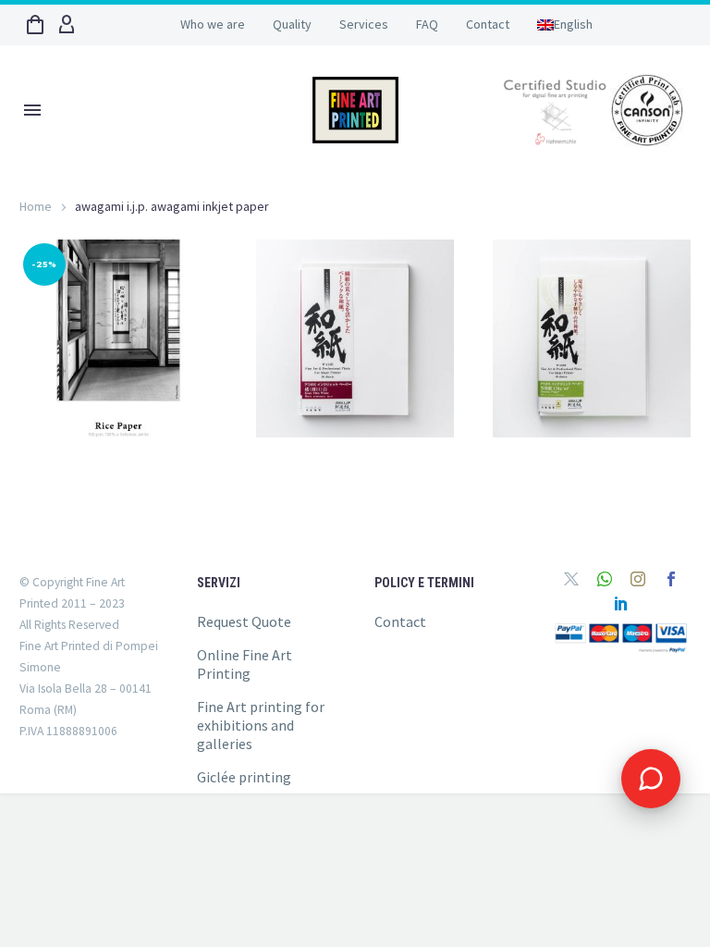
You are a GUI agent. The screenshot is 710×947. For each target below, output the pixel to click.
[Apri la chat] (650, 778)
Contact (487, 24)
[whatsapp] (604, 579)
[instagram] (637, 579)
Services (363, 24)
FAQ (427, 24)
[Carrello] (35, 25)
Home (35, 206)
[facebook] (671, 579)
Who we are (212, 24)
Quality (292, 24)
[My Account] (66, 25)
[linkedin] (621, 603)
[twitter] (571, 579)
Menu (32, 110)
